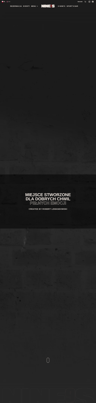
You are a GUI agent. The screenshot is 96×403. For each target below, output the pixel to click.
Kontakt (80, 1)
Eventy (26, 6)
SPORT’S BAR (72, 6)
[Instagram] (89, 1)
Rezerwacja (16, 6)
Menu (33, 6)
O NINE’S (61, 6)
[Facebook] (92, 1)
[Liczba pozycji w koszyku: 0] (85, 1)
